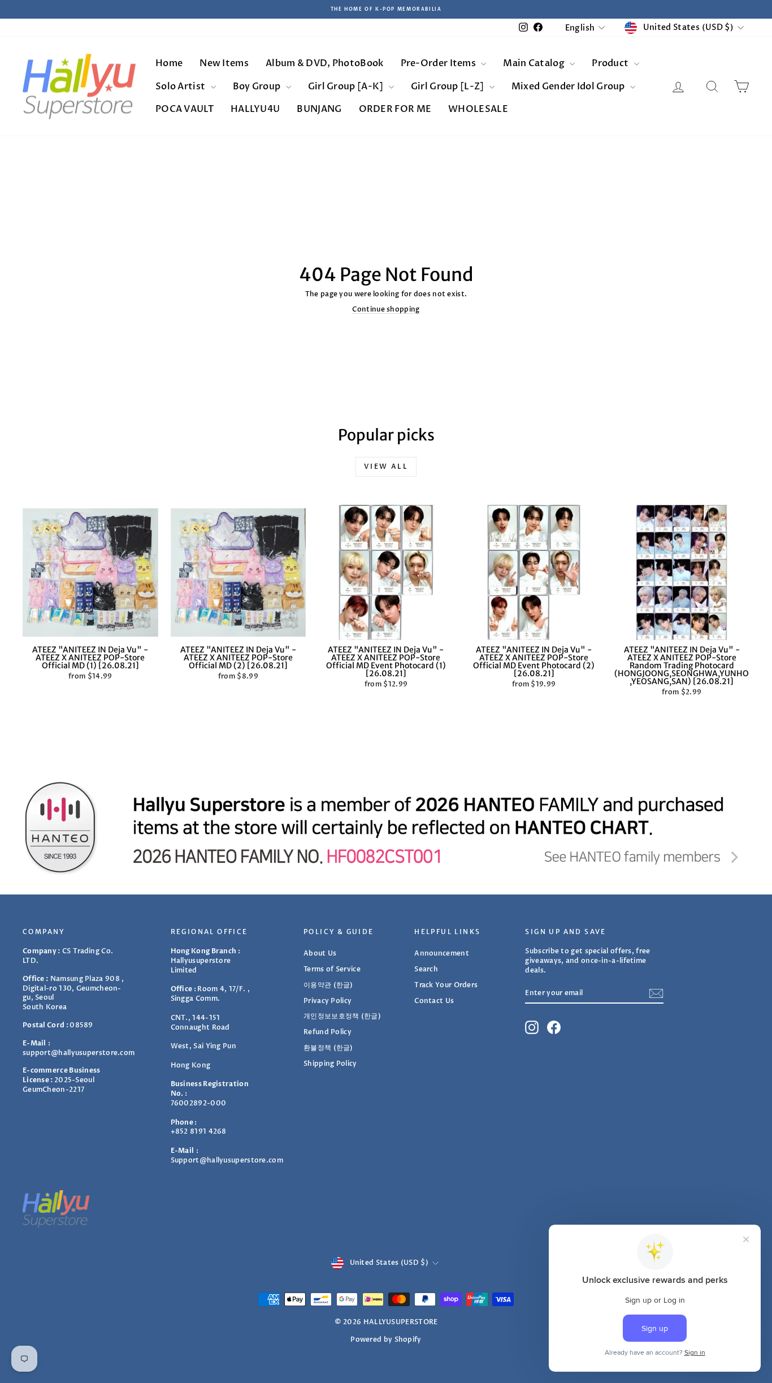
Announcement (441, 953)
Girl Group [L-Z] (448, 86)
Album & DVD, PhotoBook (325, 63)
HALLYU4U (255, 109)
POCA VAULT (184, 109)
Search (426, 969)
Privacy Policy (327, 1000)
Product (611, 63)
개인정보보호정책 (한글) (342, 1016)
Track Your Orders (446, 984)
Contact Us (434, 1000)
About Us (319, 953)
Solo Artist (181, 86)
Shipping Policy (330, 1063)
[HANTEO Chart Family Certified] (386, 827)
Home (169, 63)
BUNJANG (319, 109)
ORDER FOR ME (395, 109)
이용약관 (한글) (328, 984)
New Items (224, 63)
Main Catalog (534, 63)
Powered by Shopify (385, 1339)
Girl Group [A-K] (346, 86)
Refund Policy (327, 1031)
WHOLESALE (478, 109)
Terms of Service (332, 969)
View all (386, 466)
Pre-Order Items (439, 63)
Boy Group (258, 86)
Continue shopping (385, 309)
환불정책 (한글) (328, 1047)
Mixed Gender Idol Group (569, 86)
